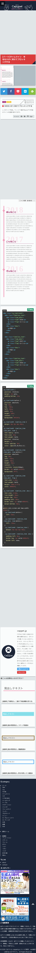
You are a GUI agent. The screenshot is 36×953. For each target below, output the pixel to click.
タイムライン (6, 794)
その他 (4, 792)
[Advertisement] (18, 32)
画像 (3, 824)
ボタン (4, 844)
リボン (4, 849)
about (4, 862)
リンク (4, 851)
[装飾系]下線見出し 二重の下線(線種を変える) (17, 701)
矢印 (3, 826)
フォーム (4, 842)
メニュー (4, 815)
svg (3, 789)
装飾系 (4, 836)
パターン (4, 840)
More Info (21, 672)
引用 (3, 822)
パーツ (4, 785)
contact (4, 865)
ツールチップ (6, 800)
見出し (4, 855)
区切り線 (4, 853)
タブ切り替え (6, 798)
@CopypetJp (24, 669)
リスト (4, 846)
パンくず (4, 807)
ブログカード (6, 813)
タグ (3, 796)
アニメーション (6, 838)
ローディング (6, 820)
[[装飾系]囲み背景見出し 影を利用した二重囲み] (18, 761)
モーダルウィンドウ (8, 818)
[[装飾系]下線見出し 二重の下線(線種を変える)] (18, 690)
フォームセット (6, 809)
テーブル (4, 802)
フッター (4, 811)
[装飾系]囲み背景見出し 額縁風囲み (14, 749)
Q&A (3, 787)
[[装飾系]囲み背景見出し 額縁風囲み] (18, 737)
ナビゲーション (6, 805)
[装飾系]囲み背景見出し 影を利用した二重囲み (17, 773)
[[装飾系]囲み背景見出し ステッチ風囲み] (18, 714)
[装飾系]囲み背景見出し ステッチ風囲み (15, 725)
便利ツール (5, 831)
